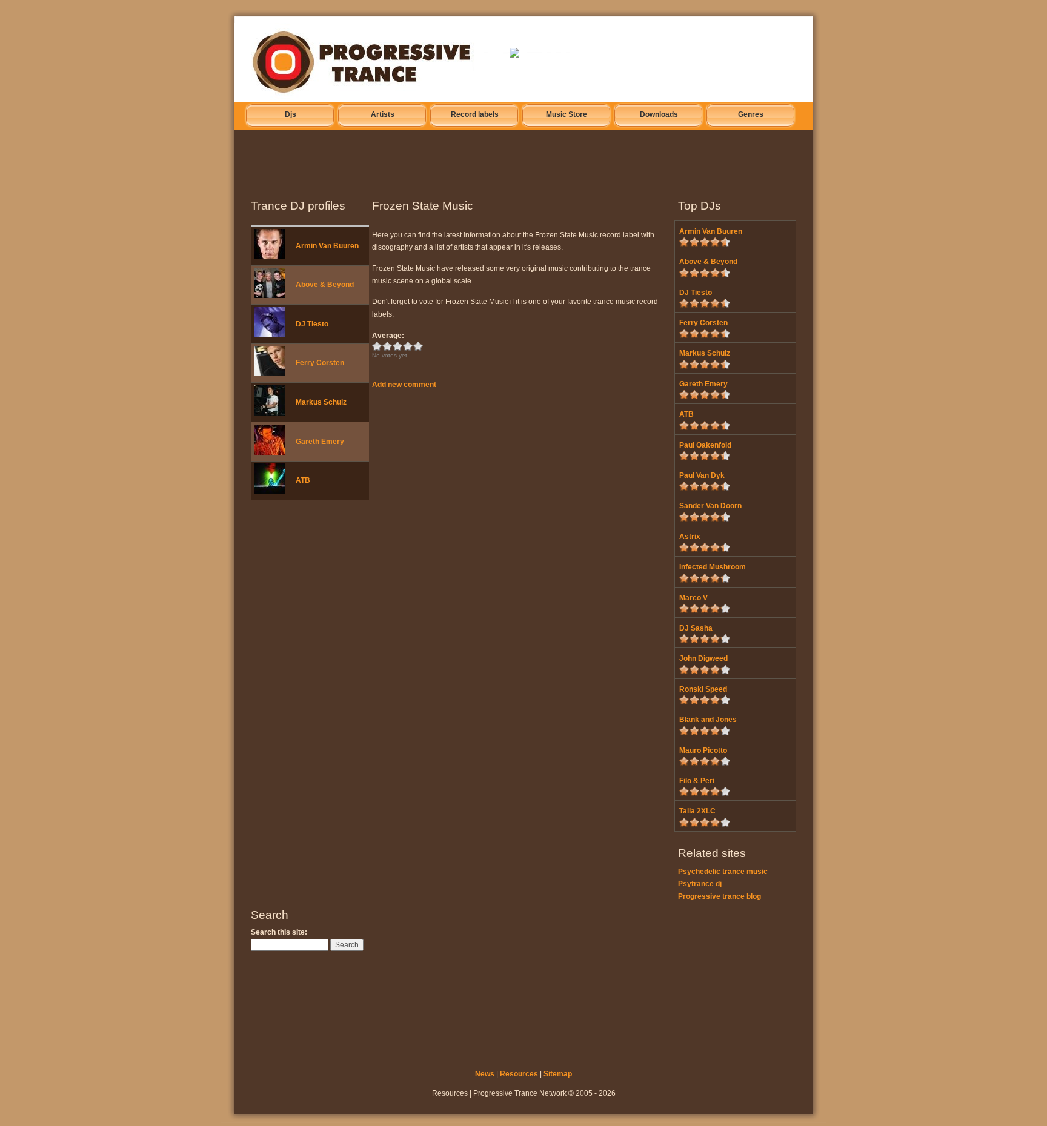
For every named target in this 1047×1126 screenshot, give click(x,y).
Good (398, 346)
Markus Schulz (321, 402)
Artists (382, 114)
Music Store (566, 114)
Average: (388, 335)
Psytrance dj (700, 883)
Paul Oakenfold (705, 445)
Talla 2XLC (697, 811)
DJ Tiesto (312, 324)
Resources (519, 1074)
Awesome (418, 346)
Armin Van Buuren (327, 246)
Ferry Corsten (320, 363)
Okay (387, 346)
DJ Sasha (696, 628)
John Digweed (703, 658)
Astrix (689, 536)
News (484, 1074)
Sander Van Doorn (710, 506)
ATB (303, 480)
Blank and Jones (708, 719)
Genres (750, 114)
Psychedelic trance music (723, 871)
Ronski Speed (703, 689)
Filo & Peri (696, 781)
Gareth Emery (320, 441)
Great (408, 346)
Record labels (475, 114)
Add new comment (404, 384)
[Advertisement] (532, 160)
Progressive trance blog (719, 896)
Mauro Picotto (703, 750)
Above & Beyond (325, 284)
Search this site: (279, 932)
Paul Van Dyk (702, 475)
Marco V (693, 598)
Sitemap (557, 1074)
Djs (290, 114)
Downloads (659, 114)
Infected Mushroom (712, 567)
